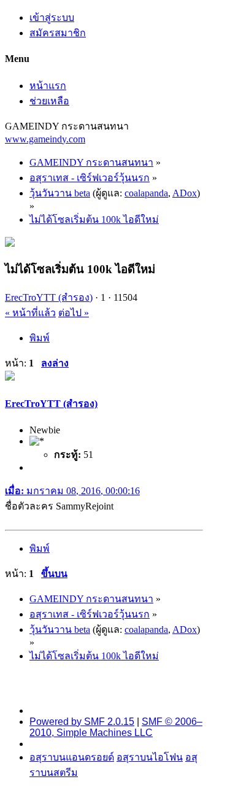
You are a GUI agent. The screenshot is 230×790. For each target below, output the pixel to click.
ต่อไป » (73, 313)
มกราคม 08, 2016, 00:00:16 (72, 491)
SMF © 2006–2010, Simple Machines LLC (115, 727)
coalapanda (146, 193)
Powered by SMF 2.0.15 (81, 721)
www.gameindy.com (45, 139)
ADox (184, 193)
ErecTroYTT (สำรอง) (49, 297)
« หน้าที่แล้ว (30, 313)
